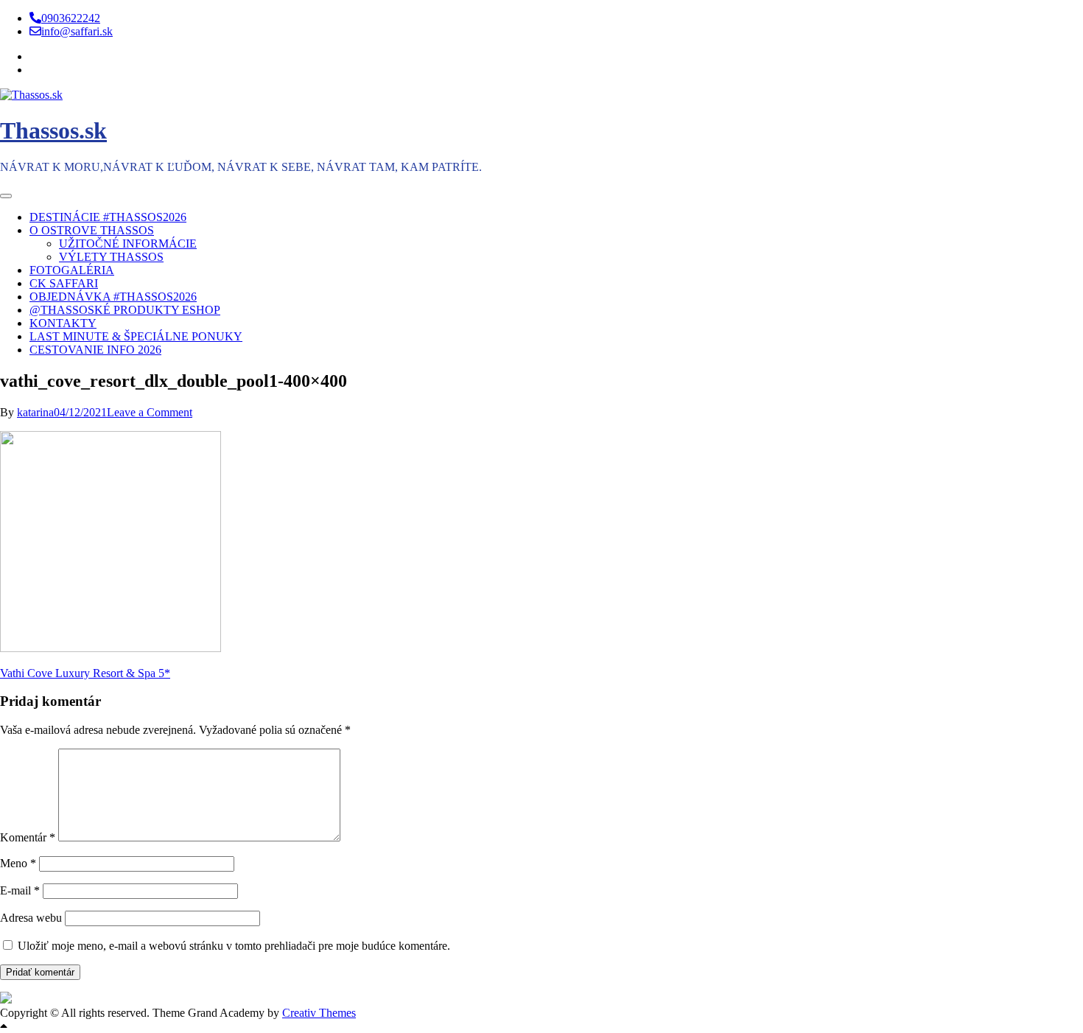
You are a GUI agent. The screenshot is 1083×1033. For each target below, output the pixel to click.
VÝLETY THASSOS (111, 257)
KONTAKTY (63, 323)
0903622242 (70, 18)
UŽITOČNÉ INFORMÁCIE (128, 243)
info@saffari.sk (77, 31)
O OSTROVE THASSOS (91, 230)
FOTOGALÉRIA (71, 270)
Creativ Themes (319, 1012)
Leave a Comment (149, 412)
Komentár (27, 837)
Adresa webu (31, 917)
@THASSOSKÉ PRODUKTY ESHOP (124, 310)
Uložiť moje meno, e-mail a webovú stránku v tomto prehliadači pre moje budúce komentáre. (234, 945)
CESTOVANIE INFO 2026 (95, 349)
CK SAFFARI (63, 283)
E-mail (20, 890)
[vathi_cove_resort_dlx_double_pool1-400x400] (110, 648)
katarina (35, 412)
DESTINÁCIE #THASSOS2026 (107, 217)
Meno (18, 863)
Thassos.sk (53, 130)
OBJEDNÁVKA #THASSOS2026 (113, 296)
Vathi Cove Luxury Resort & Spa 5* (85, 673)
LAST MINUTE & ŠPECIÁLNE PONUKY (135, 336)
